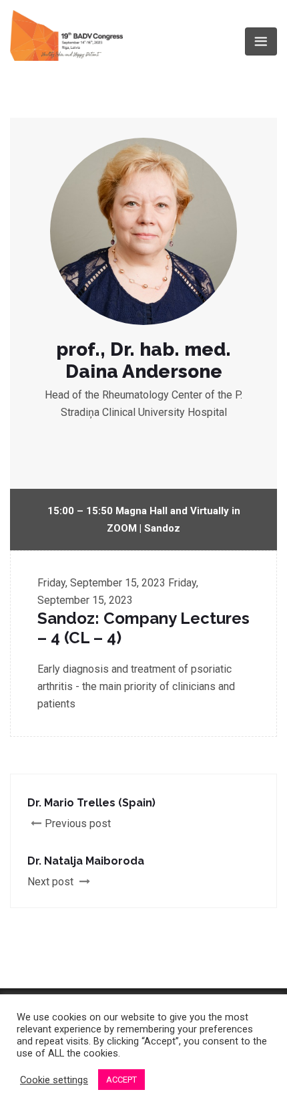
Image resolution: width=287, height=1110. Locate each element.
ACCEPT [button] (121, 1080)
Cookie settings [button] (54, 1080)
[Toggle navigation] (261, 41)
